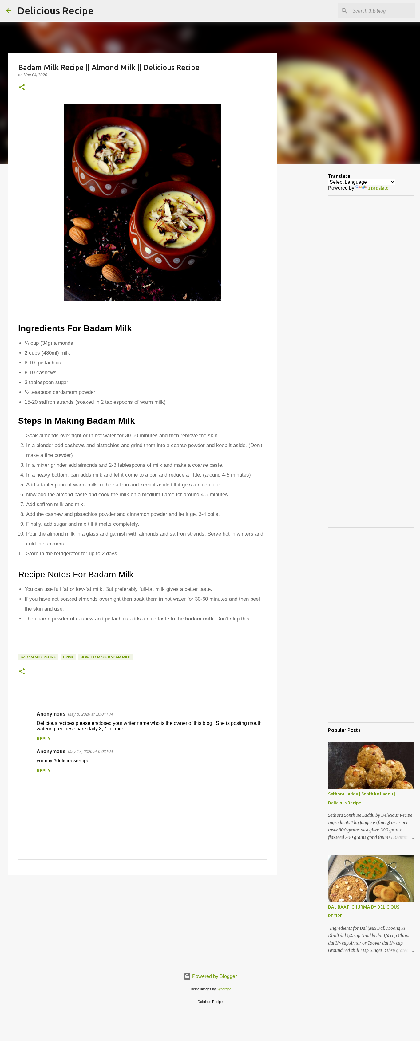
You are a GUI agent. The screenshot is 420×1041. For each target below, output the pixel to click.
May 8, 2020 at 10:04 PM (90, 714)
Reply (43, 738)
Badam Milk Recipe (38, 657)
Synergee (224, 989)
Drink (68, 657)
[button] (22, 88)
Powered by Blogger (214, 976)
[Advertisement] (325, 182)
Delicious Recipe (55, 10)
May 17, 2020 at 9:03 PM (90, 751)
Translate (378, 188)
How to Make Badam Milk (105, 657)
